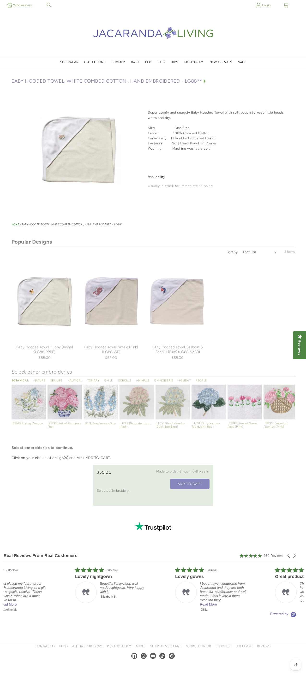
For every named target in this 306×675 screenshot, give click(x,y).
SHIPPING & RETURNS (165, 646)
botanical (20, 380)
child (108, 380)
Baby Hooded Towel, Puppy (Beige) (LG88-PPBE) (44, 349)
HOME (15, 224)
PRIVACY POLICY (119, 646)
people (201, 380)
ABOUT (141, 646)
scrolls (124, 380)
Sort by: (233, 252)
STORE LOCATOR (198, 646)
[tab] (220, 165)
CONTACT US (45, 646)
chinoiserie (163, 380)
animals (142, 380)
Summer (118, 62)
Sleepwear (69, 62)
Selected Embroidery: (113, 491)
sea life (56, 380)
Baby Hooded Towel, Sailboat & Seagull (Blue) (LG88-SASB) (177, 349)
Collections (94, 62)
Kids (174, 62)
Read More (36, 604)
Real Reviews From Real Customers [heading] (40, 556)
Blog (63, 646)
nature (39, 380)
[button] (49, 5)
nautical (75, 380)
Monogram (193, 62)
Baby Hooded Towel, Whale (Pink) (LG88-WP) (111, 349)
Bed (148, 62)
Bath (135, 62)
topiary (93, 380)
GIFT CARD (244, 646)
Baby (161, 62)
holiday (184, 380)
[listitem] (40, 589)
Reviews (263, 646)
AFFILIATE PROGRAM (87, 646)
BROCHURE (224, 646)
